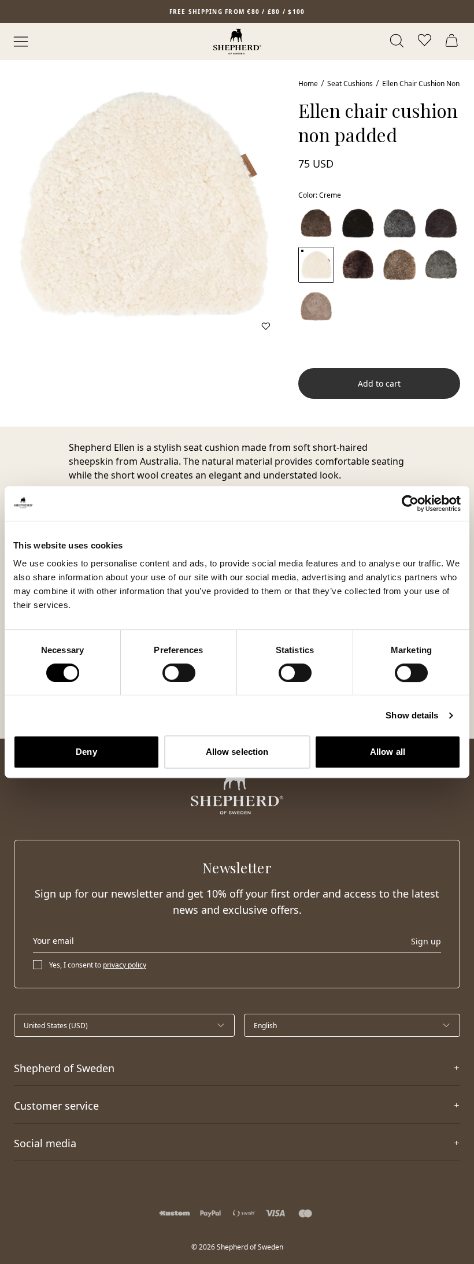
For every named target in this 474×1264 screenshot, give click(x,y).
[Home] (237, 41)
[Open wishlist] (425, 41)
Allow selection (237, 752)
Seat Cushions (350, 83)
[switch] (178, 672)
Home (308, 83)
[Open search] (397, 41)
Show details (412, 715)
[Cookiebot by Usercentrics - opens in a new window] (410, 503)
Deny (86, 752)
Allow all (387, 752)
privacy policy (124, 965)
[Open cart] (453, 41)
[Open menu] (20, 41)
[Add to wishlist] (266, 326)
